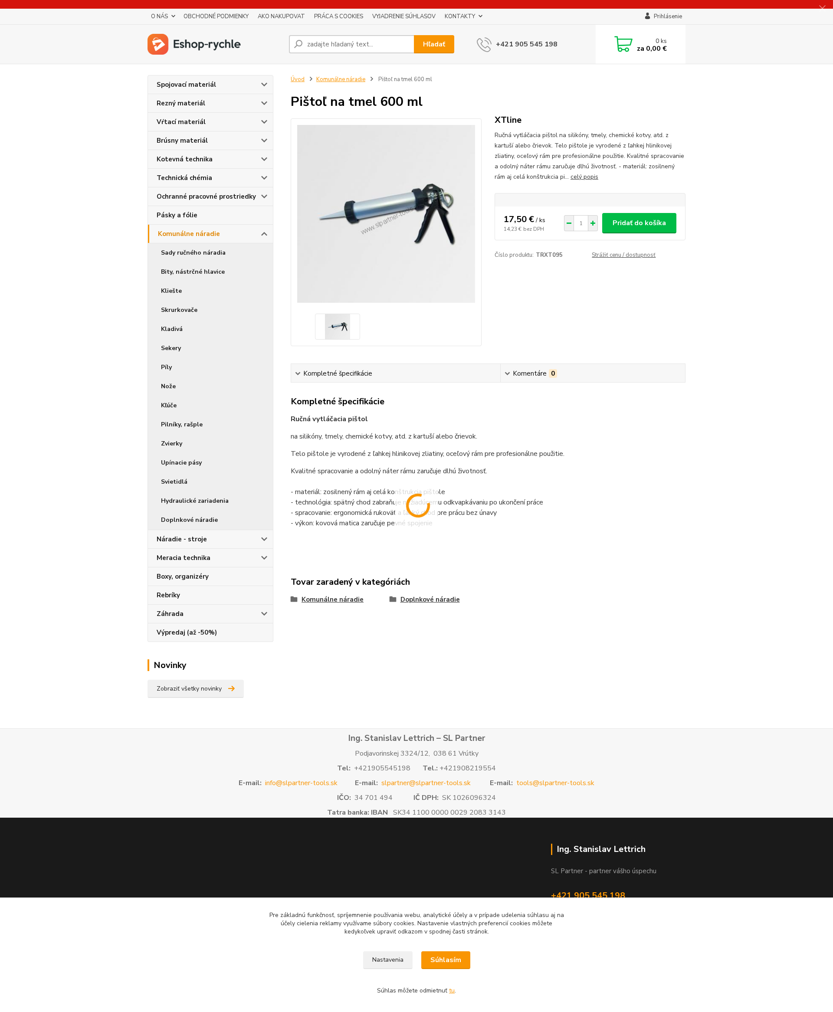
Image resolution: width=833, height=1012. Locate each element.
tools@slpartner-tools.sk (555, 783)
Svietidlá (174, 482)
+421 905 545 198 (527, 44)
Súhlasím (445, 960)
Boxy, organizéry (183, 576)
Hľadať (434, 44)
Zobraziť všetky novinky (189, 688)
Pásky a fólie (177, 215)
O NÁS (159, 16)
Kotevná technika (185, 159)
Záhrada (170, 613)
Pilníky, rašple (182, 424)
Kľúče (169, 405)
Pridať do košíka (639, 223)
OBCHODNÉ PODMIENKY (216, 16)
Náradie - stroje (182, 539)
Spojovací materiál (186, 84)
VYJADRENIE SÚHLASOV (404, 16)
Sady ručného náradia (193, 253)
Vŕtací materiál (181, 122)
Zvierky (171, 443)
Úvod (298, 79)
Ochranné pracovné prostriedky (206, 196)
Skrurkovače (179, 310)
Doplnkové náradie (189, 520)
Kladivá (172, 329)
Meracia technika (183, 557)
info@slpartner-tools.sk (301, 783)
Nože (168, 386)
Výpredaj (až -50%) (187, 632)
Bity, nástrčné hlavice (193, 272)
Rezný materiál (181, 103)
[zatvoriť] (822, 8)
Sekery (171, 348)
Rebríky (168, 595)
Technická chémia (184, 178)
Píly (166, 367)
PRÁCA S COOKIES (338, 16)
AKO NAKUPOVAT (281, 16)
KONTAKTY (460, 16)
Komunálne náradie (189, 233)
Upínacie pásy (181, 463)
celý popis (584, 177)
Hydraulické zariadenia (195, 501)
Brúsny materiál (182, 140)
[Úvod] (215, 44)
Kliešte (171, 291)
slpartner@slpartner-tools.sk (426, 783)
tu (452, 990)
